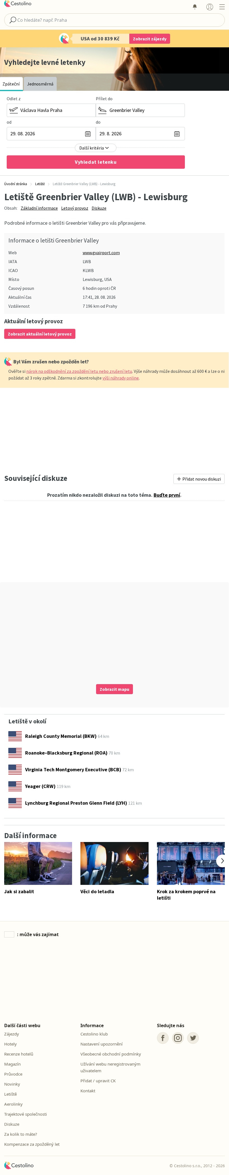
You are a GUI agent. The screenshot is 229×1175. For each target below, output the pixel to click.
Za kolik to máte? (20, 1134)
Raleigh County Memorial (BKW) (61, 736)
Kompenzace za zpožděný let (31, 1144)
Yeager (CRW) (40, 786)
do (98, 122)
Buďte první (167, 495)
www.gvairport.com (101, 252)
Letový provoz (74, 208)
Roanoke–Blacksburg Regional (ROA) (66, 753)
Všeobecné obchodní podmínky (110, 1054)
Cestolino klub (94, 1034)
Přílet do (104, 98)
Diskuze (99, 208)
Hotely (10, 1044)
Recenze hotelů (18, 1054)
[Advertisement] (114, 429)
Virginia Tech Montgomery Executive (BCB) (73, 769)
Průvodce (13, 1074)
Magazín (12, 1064)
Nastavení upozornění (101, 1044)
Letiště (10, 1094)
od (9, 122)
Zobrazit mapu (114, 689)
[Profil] (210, 6)
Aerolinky (13, 1104)
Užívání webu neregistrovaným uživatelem (110, 1067)
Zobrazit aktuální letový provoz (40, 334)
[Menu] (222, 6)
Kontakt (87, 1090)
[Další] (222, 861)
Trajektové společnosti (25, 1114)
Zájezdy (11, 1034)
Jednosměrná (40, 84)
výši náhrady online (120, 378)
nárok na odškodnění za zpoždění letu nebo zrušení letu (79, 371)
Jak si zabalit (19, 891)
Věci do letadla (97, 891)
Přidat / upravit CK (98, 1080)
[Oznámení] (195, 7)
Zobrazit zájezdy (149, 38)
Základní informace (39, 208)
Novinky (12, 1084)
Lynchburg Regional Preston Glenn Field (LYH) (76, 803)
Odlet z (14, 98)
